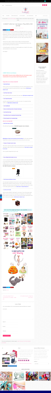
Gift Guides (7, 289)
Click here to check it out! (28, 95)
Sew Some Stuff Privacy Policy (25, 363)
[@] (4, 349)
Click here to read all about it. (22, 186)
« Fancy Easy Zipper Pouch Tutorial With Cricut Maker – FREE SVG (9, 298)
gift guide (7, 290)
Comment (5, 309)
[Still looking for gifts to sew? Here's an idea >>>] (6, 361)
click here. (29, 209)
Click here (5, 138)
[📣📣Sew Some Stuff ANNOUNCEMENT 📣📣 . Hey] (6, 354)
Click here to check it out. (19, 196)
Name (4, 321)
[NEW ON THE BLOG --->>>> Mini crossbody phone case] (13, 361)
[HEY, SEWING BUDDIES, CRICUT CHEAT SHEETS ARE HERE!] (13, 354)
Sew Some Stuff (25, 10)
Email (4, 326)
